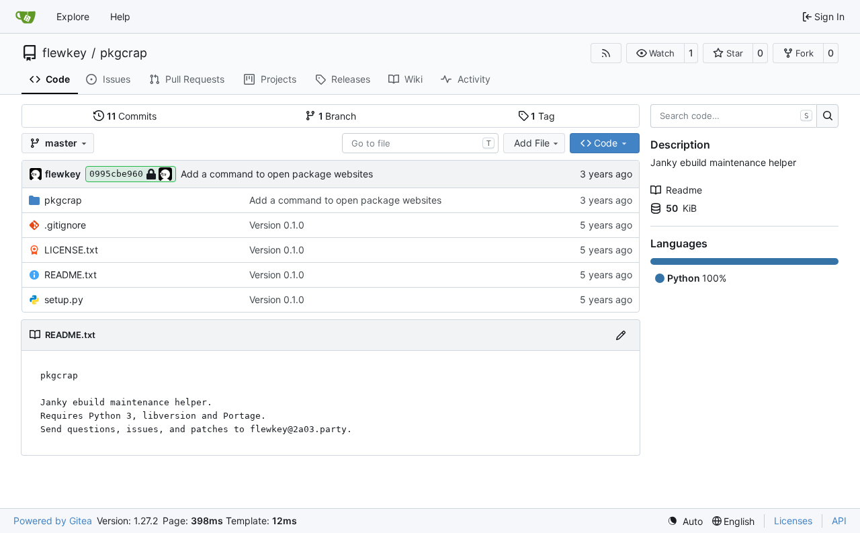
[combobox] (420, 143)
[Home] (25, 17)
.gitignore (65, 225)
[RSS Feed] (606, 53)
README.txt (70, 274)
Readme (684, 190)
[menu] (685, 521)
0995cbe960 (116, 174)
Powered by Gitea (52, 520)
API (839, 520)
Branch (337, 116)
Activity (474, 79)
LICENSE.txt (71, 249)
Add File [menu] (532, 143)
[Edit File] (621, 335)
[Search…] (827, 116)
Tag (543, 116)
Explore (72, 16)
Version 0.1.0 (276, 225)
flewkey (64, 53)
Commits (132, 116)
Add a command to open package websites (277, 173)
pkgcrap (123, 53)
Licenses (793, 520)
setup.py (63, 299)
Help (120, 16)
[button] (655, 53)
